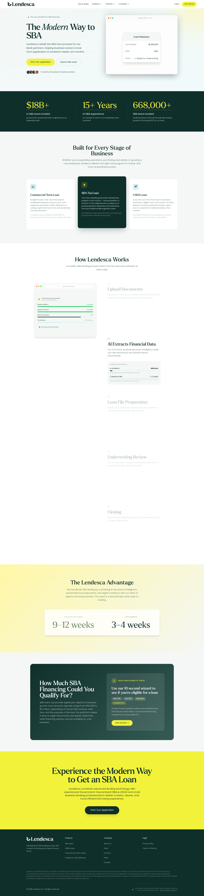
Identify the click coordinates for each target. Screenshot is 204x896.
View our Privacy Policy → (169, 890)
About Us (107, 843)
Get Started (189, 4)
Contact (107, 853)
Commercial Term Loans (75, 853)
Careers (107, 862)
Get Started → (122, 722)
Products (96, 4)
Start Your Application (40, 62)
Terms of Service (150, 848)
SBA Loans (69, 843)
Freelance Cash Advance (75, 858)
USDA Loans (70, 848)
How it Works (83, 4)
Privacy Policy (148, 843)
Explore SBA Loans (68, 62)
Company (123, 4)
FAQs (106, 858)
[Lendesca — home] (21, 4)
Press (106, 848)
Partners (109, 4)
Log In (176, 4)
